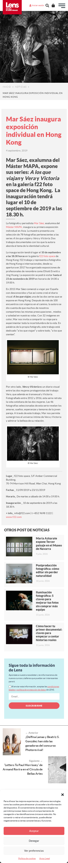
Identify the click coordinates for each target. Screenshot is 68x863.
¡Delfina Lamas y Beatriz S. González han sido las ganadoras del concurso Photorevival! (42, 743)
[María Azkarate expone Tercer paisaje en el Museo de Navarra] (19, 546)
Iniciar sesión (37, 5)
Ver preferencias (34, 850)
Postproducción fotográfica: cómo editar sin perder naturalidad (47, 570)
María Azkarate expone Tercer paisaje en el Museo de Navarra (49, 543)
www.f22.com (14, 516)
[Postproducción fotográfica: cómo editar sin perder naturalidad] (19, 573)
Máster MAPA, (14, 227)
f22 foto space (47, 256)
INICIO (7, 87)
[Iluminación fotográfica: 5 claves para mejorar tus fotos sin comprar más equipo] (19, 600)
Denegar (34, 840)
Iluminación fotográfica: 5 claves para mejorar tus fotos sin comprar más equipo (47, 601)
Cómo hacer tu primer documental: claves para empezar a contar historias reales (49, 633)
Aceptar (34, 830)
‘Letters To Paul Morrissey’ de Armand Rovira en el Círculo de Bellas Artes (23, 769)
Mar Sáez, (39, 223)
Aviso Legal (44, 858)
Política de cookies (27, 858)
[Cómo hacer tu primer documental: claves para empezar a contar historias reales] (19, 634)
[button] (62, 794)
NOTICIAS (20, 87)
